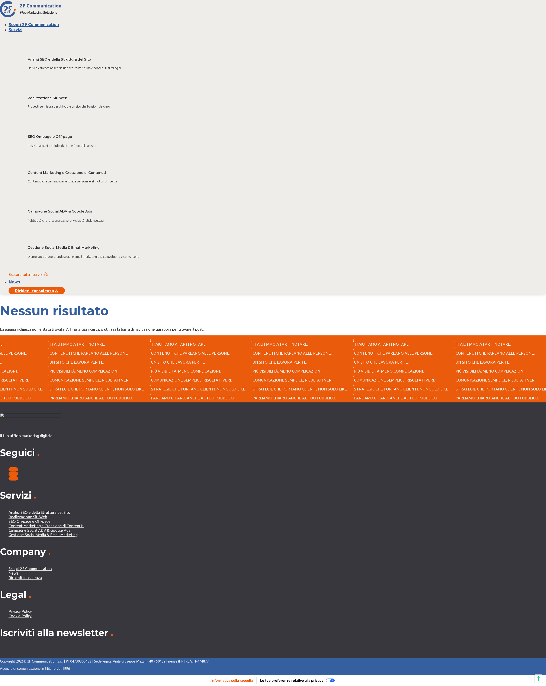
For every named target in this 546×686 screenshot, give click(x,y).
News (14, 281)
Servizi (15, 29)
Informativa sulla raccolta (232, 680)
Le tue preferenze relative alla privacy (291, 680)
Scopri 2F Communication (34, 24)
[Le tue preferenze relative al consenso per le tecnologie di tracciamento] (538, 678)
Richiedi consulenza (36, 290)
